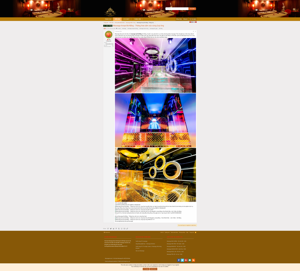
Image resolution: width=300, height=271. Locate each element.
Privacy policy (182, 232)
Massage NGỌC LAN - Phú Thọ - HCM (175, 251)
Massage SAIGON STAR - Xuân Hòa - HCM (176, 249)
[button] (131, 19)
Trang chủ (108, 19)
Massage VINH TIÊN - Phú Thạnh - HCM (175, 243)
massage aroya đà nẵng (132, 28)
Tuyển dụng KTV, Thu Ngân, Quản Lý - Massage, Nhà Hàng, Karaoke (149, 247)
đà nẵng (160, 28)
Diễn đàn (117, 19)
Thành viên (137, 19)
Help (187, 232)
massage (124, 28)
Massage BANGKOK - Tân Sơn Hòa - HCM (176, 246)
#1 (195, 31)
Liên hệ (162, 232)
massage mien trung (143, 28)
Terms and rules (174, 232)
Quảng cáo (167, 232)
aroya (119, 28)
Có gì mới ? (126, 19)
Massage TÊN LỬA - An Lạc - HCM (174, 254)
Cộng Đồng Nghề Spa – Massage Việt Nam (145, 243)
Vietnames (107, 232)
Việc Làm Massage (140, 250)
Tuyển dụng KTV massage (141, 241)
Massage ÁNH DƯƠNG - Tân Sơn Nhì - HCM (176, 241)
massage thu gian (154, 28)
